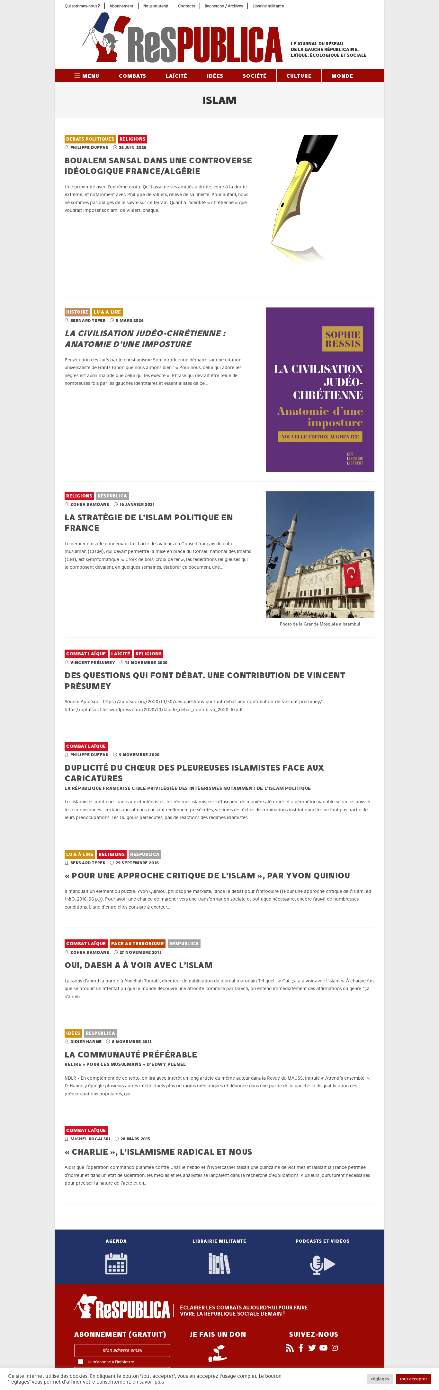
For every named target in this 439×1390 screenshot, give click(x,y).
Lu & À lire (107, 312)
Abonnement (121, 6)
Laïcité (120, 654)
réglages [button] (380, 1379)
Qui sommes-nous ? (82, 6)
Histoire (77, 312)
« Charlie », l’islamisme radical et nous (158, 1152)
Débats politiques (90, 139)
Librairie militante (268, 6)
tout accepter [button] (413, 1379)
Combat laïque (86, 654)
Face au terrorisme (137, 943)
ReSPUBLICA (112, 496)
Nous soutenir (155, 6)
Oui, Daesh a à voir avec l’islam (139, 965)
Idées (73, 1033)
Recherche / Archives (224, 6)
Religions (133, 139)
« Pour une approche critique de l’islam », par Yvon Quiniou (207, 875)
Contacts (186, 6)
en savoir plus (148, 1382)
